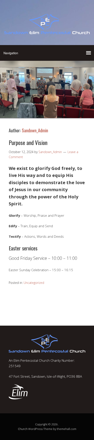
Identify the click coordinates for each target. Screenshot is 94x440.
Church (23, 429)
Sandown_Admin (35, 130)
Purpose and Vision (28, 142)
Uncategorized (34, 283)
